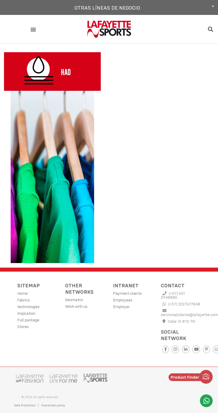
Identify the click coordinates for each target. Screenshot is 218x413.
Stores (23, 326)
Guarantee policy (53, 405)
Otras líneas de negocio (107, 7)
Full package (28, 319)
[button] (109, 7)
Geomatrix (74, 299)
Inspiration (26, 313)
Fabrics (23, 299)
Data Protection (25, 405)
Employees (122, 299)
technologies (28, 306)
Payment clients (127, 293)
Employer (121, 306)
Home (22, 293)
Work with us (76, 306)
